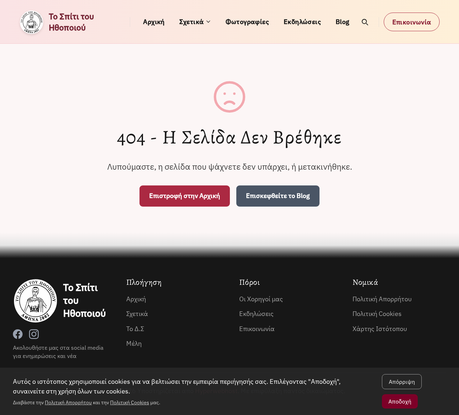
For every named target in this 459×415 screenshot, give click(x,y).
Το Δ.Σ (135, 329)
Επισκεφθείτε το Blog (278, 196)
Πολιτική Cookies (377, 314)
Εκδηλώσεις (302, 22)
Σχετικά (191, 22)
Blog (343, 22)
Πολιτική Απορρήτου (382, 299)
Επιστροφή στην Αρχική (184, 196)
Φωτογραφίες (247, 22)
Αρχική (154, 22)
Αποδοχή (399, 401)
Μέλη (134, 343)
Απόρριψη (402, 381)
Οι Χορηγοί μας (261, 299)
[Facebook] (18, 334)
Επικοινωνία (411, 22)
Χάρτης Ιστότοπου (379, 329)
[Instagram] (34, 334)
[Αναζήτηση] (365, 22)
